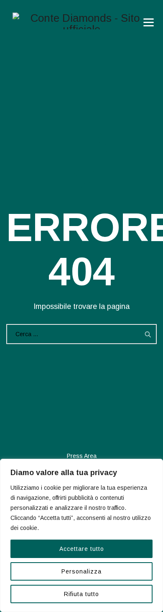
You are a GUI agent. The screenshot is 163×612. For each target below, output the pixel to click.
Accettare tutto (81, 548)
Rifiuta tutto (81, 594)
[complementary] (81, 535)
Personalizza (81, 571)
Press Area (82, 456)
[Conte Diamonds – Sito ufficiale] (81, 21)
